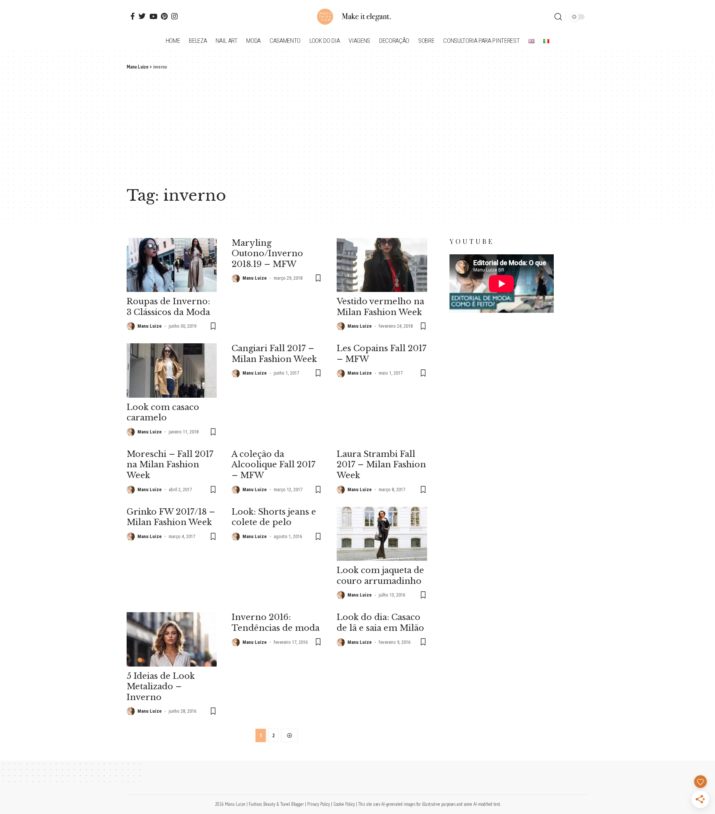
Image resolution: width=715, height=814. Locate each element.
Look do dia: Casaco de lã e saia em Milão (380, 622)
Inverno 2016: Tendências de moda (276, 622)
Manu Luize (149, 326)
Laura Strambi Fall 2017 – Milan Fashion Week (381, 464)
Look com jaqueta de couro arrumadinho (380, 575)
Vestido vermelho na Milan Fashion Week (380, 306)
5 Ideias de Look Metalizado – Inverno (161, 686)
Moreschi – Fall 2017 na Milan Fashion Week (170, 464)
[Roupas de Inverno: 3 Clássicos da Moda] (172, 265)
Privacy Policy (318, 804)
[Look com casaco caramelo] (172, 370)
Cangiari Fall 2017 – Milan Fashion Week (274, 353)
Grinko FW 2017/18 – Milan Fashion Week (171, 517)
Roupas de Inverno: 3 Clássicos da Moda (168, 306)
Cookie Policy (344, 804)
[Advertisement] (357, 126)
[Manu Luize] (357, 17)
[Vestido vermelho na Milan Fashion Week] (382, 265)
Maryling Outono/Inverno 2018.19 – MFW (267, 253)
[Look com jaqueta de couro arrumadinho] (382, 534)
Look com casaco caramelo (163, 412)
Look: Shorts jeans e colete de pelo (274, 517)
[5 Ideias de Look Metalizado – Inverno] (172, 639)
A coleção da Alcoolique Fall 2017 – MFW (273, 464)
